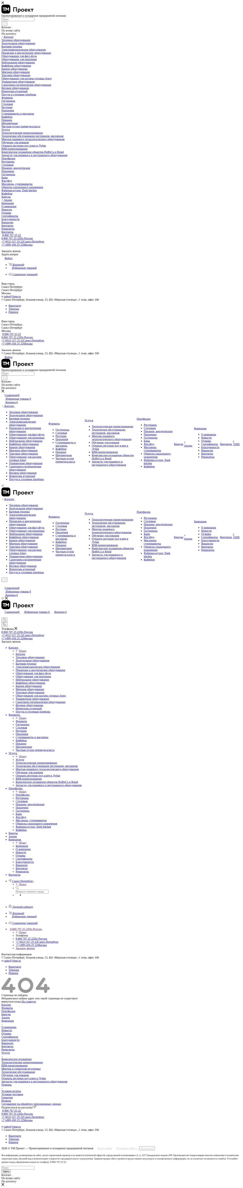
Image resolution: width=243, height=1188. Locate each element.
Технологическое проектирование (22, 1062)
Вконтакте (15, 305)
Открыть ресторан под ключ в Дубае (23, 1078)
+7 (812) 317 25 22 (22, 241)
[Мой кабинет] (3, 584)
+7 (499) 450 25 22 (17, 244)
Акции (5, 1017)
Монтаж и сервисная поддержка (21, 1068)
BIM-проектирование (14, 1065)
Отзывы (6, 1033)
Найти (6, 1171)
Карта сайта (104, 1148)
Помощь (6, 1084)
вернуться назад (11, 1001)
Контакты (7, 1046)
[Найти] (4, 23)
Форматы (21, 721)
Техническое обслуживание (18, 1071)
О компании (8, 1027)
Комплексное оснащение (16, 1059)
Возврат (6, 1100)
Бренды (6, 1014)
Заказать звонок (25, 948)
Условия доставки (12, 1094)
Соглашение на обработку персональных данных (31, 1103)
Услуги (20, 759)
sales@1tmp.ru (12, 296)
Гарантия (7, 1097)
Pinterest (13, 312)
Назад (22, 650)
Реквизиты (8, 1049)
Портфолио (23, 794)
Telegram (14, 308)
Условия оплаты (11, 1091)
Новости (6, 1030)
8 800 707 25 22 (11, 235)
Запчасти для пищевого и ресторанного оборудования (34, 1081)
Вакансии (7, 1043)
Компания (22, 845)
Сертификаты (9, 1036)
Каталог (20, 654)
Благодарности (10, 1039)
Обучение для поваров (15, 1075)
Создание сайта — (135, 1148)
